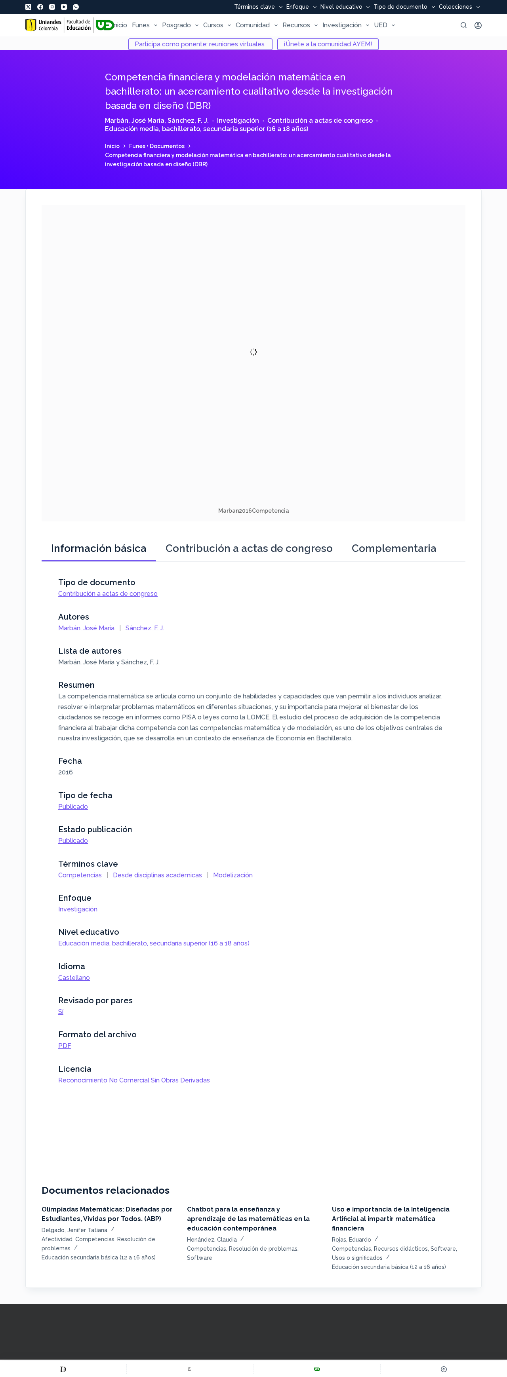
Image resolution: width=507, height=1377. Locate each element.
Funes (141, 25)
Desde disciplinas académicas (157, 875)
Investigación (342, 25)
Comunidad (253, 25)
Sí (60, 1012)
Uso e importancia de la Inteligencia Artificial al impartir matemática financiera (391, 1219)
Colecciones (455, 7)
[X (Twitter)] (28, 7)
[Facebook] (40, 7)
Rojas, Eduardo (351, 1239)
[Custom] (63, 1369)
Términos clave (254, 7)
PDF (64, 1046)
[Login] (478, 25)
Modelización (233, 875)
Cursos (213, 25)
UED (380, 25)
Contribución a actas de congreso (320, 120)
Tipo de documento (400, 7)
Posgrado (176, 25)
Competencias (80, 875)
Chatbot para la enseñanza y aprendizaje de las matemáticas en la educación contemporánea (248, 1219)
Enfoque (297, 7)
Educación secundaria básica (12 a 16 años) (99, 1257)
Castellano (74, 977)
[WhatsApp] (76, 7)
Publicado (73, 806)
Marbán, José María (134, 120)
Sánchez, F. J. (188, 120)
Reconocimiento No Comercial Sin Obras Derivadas (134, 1080)
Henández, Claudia (212, 1239)
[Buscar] (464, 25)
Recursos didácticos (401, 1249)
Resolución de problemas (263, 1249)
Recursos (296, 25)
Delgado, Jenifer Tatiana (74, 1230)
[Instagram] (52, 7)
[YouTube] (64, 7)
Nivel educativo (341, 7)
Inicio (119, 25)
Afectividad (57, 1239)
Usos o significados (357, 1258)
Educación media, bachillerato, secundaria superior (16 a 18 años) (206, 129)
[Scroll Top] (443, 1369)
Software (199, 1258)
